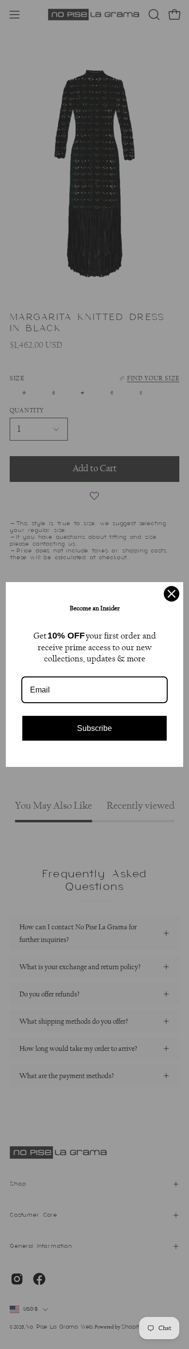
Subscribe (94, 728)
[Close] (171, 593)
